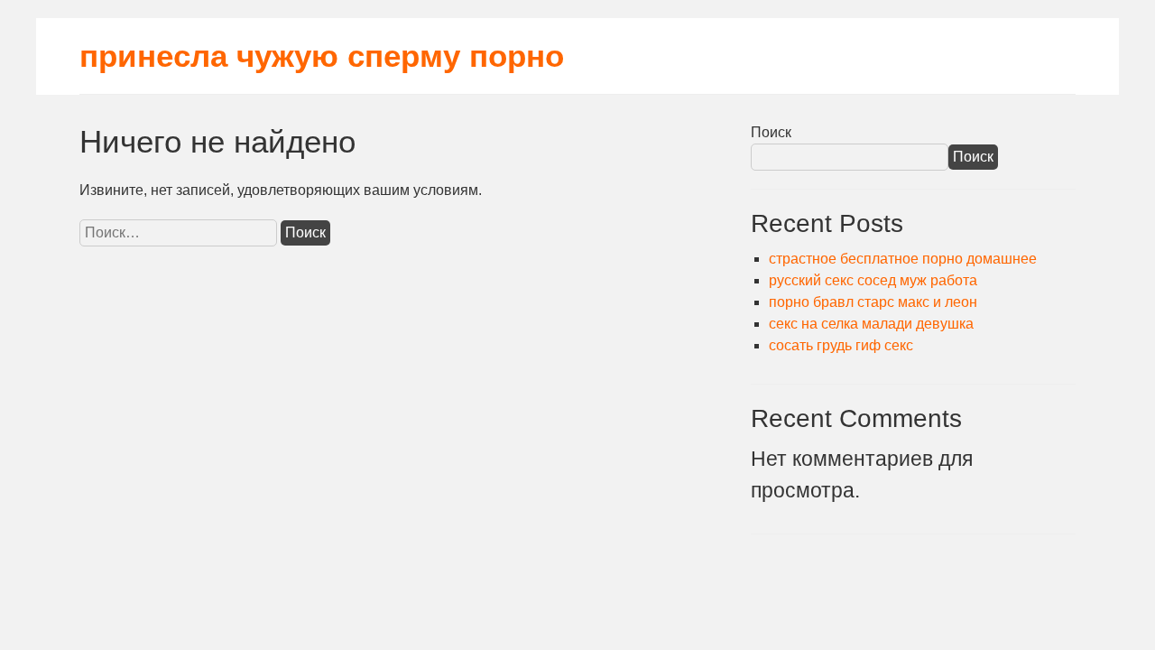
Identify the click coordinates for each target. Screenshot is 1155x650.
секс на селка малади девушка (871, 323)
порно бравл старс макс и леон (873, 302)
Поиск (771, 132)
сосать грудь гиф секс (841, 345)
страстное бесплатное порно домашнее (903, 258)
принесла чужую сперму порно (321, 55)
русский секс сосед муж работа (873, 280)
